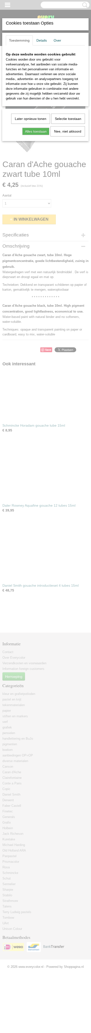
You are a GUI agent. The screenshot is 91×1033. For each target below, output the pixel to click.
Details (41, 40)
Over (57, 40)
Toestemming (19, 40)
